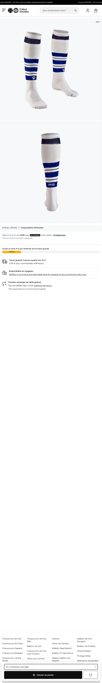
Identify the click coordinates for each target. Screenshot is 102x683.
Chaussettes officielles (32, 227)
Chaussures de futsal (12, 643)
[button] (51, 272)
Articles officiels (9, 227)
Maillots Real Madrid (62, 648)
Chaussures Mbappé (12, 653)
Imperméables (84, 651)
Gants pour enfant (36, 658)
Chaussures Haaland (12, 648)
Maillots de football (86, 646)
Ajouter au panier (45, 675)
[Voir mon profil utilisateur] (88, 10)
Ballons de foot (34, 646)
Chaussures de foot (11, 638)
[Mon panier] (96, 10)
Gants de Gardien (60, 643)
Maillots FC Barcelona (62, 653)
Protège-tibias (84, 656)
